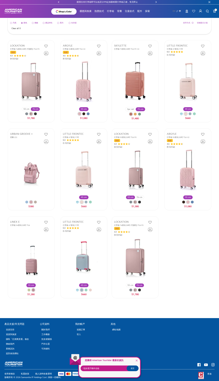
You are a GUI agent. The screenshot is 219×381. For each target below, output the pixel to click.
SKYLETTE (120, 45)
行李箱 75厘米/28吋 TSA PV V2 (126, 49)
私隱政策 (25, 374)
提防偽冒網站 (12, 353)
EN (174, 11)
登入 (79, 334)
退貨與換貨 (11, 334)
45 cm (188, 109)
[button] (99, 11)
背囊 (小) (13, 137)
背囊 (119, 11)
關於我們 (45, 329)
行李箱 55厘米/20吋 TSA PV (125, 137)
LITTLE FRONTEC (177, 45)
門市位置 (45, 344)
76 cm (35, 109)
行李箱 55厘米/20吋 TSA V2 (74, 49)
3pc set (130, 109)
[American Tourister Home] (14, 11)
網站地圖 (116, 329)
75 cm (140, 109)
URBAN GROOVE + (21, 133)
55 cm (26, 109)
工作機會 (45, 334)
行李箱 (110, 11)
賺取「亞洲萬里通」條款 (17, 339)
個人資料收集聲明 (43, 374)
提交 (132, 368)
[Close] (137, 360)
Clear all (16, 28)
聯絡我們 (10, 344)
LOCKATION (17, 45)
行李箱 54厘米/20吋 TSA (20, 225)
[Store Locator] (186, 12)
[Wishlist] (193, 11)
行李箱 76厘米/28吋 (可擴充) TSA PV (25, 49)
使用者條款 (9, 374)
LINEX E (15, 221)
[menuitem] (85, 11)
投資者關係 (46, 339)
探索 (147, 11)
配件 (139, 11)
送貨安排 (10, 329)
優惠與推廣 (85, 11)
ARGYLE (68, 45)
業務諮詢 (10, 348)
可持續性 (45, 348)
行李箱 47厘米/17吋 (175, 49)
